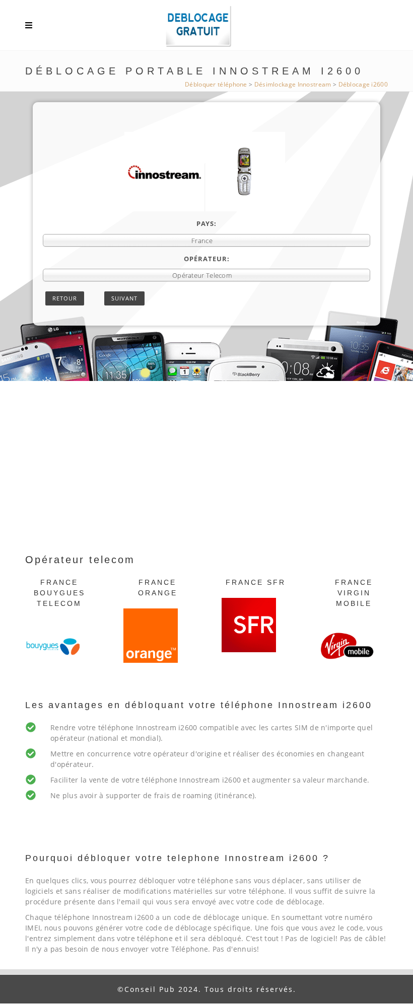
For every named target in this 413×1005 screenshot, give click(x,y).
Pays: (206, 223)
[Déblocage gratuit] (206, 27)
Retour (64, 298)
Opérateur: (207, 258)
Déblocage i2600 (363, 84)
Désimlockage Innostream (292, 84)
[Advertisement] (206, 476)
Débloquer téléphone (216, 84)
